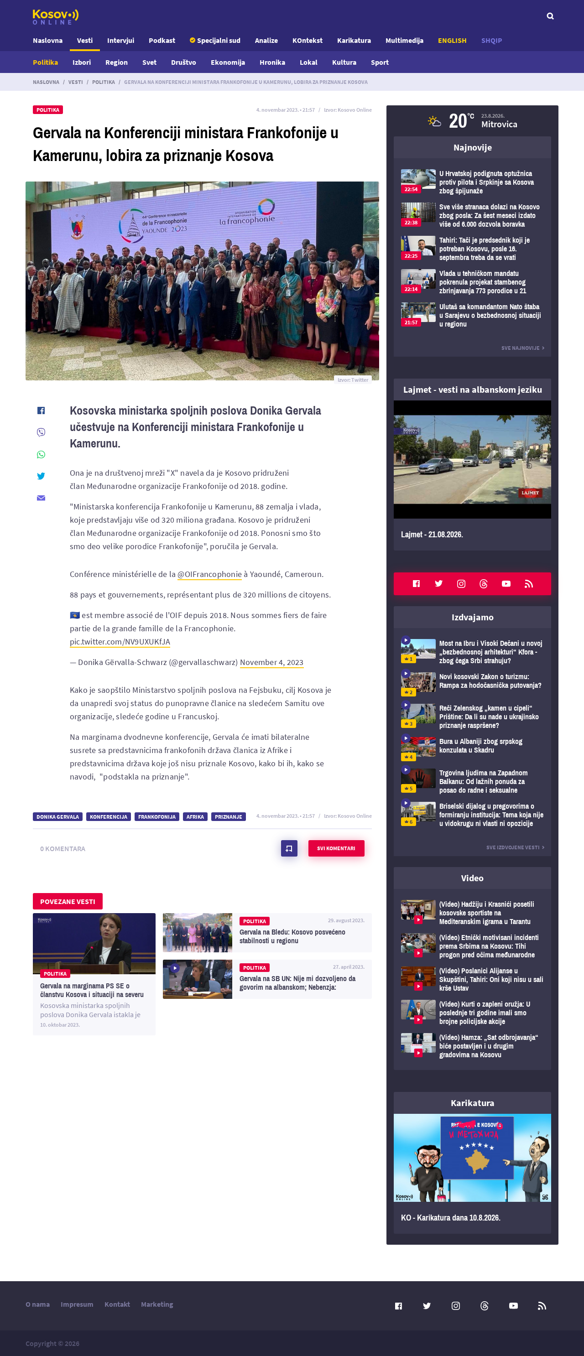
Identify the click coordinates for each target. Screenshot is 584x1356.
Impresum (77, 1304)
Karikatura (354, 40)
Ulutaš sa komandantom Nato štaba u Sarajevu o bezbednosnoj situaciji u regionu (472, 315)
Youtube (506, 584)
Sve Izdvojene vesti (513, 847)
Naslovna (48, 40)
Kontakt (117, 1304)
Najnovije (473, 147)
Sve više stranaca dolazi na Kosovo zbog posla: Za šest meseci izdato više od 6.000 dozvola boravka (472, 216)
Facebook (416, 584)
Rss (529, 584)
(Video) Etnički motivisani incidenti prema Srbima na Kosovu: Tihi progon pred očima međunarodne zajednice (472, 946)
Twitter (439, 584)
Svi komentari (336, 848)
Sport (380, 62)
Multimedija (404, 40)
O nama (38, 1304)
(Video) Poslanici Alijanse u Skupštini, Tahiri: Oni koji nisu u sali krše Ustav (472, 979)
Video (472, 877)
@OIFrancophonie (209, 574)
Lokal (309, 62)
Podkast (162, 40)
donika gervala (57, 816)
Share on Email (41, 498)
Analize (266, 40)
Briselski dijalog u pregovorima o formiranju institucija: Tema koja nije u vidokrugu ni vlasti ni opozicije (472, 815)
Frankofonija (157, 816)
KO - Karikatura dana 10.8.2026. (472, 1174)
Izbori (82, 62)
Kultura (344, 62)
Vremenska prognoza (472, 121)
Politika (45, 62)
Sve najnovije (520, 347)
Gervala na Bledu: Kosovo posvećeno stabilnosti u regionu (267, 932)
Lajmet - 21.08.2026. (472, 475)
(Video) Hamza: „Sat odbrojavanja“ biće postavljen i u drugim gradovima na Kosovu (472, 1046)
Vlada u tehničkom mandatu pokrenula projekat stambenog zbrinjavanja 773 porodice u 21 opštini (472, 282)
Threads (483, 584)
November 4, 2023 (272, 662)
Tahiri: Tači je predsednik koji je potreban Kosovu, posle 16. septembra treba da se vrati (472, 249)
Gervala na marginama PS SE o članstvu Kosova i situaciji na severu (94, 974)
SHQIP (491, 40)
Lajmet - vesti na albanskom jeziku (472, 389)
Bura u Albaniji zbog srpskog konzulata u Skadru (472, 749)
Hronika (272, 62)
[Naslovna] (55, 17)
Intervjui (120, 40)
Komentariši (289, 848)
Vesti (85, 40)
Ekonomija (228, 62)
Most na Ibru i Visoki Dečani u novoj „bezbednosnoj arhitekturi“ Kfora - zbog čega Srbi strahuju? (472, 652)
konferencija (108, 816)
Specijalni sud (218, 40)
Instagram (461, 584)
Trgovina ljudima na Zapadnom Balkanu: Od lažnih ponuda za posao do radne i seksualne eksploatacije (472, 782)
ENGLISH (452, 40)
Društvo (183, 62)
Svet (149, 62)
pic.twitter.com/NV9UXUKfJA (120, 641)
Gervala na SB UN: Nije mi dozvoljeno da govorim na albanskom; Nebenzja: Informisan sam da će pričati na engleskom (267, 979)
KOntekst (307, 40)
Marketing (157, 1304)
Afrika (195, 816)
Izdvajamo (473, 617)
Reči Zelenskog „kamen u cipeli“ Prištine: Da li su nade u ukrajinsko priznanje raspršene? (472, 717)
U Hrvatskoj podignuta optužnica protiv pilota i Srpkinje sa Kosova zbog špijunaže (472, 182)
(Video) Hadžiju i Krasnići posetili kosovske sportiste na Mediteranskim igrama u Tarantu (472, 913)
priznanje (228, 816)
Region (116, 62)
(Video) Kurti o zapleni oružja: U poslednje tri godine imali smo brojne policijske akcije (472, 1013)
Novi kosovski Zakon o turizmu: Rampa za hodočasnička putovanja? (472, 684)
